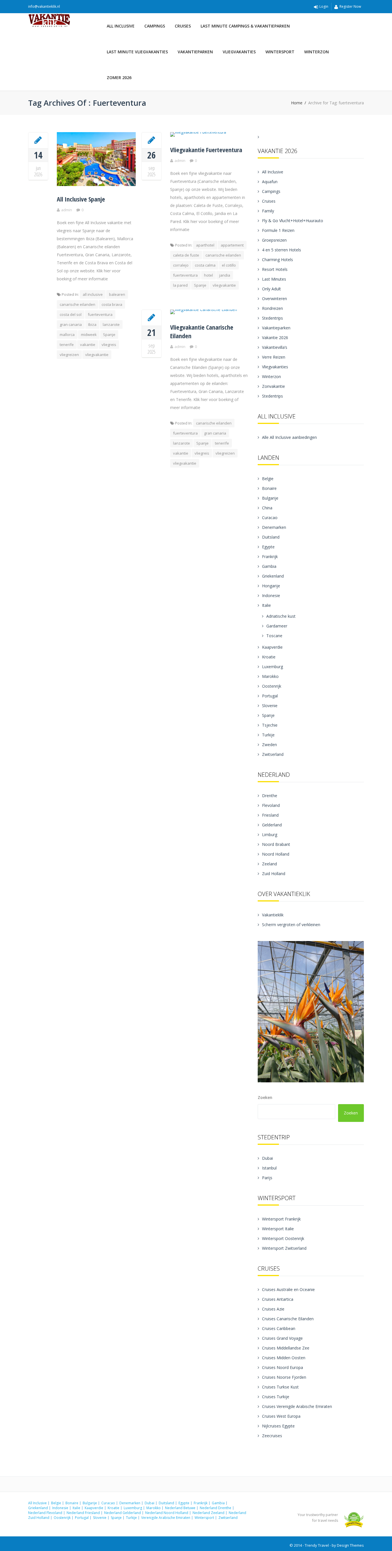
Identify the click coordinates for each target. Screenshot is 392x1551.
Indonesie (271, 595)
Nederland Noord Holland (166, 1512)
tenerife (67, 344)
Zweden (269, 744)
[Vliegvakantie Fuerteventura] (151, 139)
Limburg (269, 834)
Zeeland (269, 864)
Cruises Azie (273, 1309)
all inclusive (93, 294)
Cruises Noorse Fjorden (284, 1377)
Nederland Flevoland (45, 1512)
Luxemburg (272, 666)
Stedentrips (272, 318)
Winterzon (316, 51)
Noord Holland (275, 854)
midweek (89, 334)
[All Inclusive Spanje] (38, 139)
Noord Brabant (276, 844)
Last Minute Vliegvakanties (137, 51)
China (267, 508)
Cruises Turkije (275, 1396)
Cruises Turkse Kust (280, 1387)
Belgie (267, 478)
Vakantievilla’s (274, 347)
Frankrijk (270, 556)
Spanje (109, 334)
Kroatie (268, 657)
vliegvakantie (96, 354)
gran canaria (71, 324)
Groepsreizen (274, 240)
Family (268, 211)
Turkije (268, 735)
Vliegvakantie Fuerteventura (206, 149)
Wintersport (279, 51)
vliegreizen (69, 354)
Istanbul (269, 1168)
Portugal (270, 696)
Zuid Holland (273, 873)
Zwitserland (273, 754)
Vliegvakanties (239, 51)
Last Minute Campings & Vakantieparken (245, 26)
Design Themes (350, 1545)
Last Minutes (274, 279)
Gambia (269, 566)
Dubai (267, 1158)
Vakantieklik (273, 915)
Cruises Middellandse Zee (285, 1348)
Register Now (350, 6)
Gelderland (272, 825)
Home (296, 102)
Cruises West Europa (281, 1416)
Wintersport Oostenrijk (283, 1238)
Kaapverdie (272, 647)
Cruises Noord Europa (282, 1367)
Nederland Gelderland (122, 1512)
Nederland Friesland (83, 1512)
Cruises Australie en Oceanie (288, 1289)
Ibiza (92, 324)
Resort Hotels (275, 269)
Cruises (183, 26)
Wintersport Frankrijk (281, 1219)
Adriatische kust (281, 616)
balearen (117, 294)
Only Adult (271, 289)
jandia (224, 275)
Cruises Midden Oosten (283, 1357)
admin (66, 209)
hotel (208, 275)
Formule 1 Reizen (278, 230)
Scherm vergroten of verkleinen (291, 924)
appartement (232, 245)
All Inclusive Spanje (81, 199)
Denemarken (274, 527)
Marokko (270, 676)
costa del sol (70, 314)
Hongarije (271, 585)
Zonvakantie (273, 386)
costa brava (112, 304)
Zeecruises (272, 1435)
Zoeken (265, 1097)
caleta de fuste (186, 255)
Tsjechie (269, 725)
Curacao (269, 517)
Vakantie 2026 (275, 337)
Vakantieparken (195, 51)
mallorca (67, 334)
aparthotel (205, 245)
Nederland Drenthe (215, 1507)
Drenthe (269, 795)
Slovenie (269, 705)
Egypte (268, 546)
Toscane (274, 635)
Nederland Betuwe (180, 1507)
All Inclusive (121, 26)
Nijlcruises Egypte (278, 1426)
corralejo (181, 265)
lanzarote (111, 324)
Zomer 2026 (119, 77)
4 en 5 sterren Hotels (281, 250)
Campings (154, 26)
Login (323, 6)
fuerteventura (100, 314)
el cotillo (229, 265)
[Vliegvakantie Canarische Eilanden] (151, 317)
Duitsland (271, 537)
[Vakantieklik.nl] (65, 20)
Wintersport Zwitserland (284, 1248)
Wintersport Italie (278, 1228)
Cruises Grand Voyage (282, 1338)
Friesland (270, 815)
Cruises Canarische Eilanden (288, 1318)
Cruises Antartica (277, 1299)
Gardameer (276, 626)
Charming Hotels (277, 259)
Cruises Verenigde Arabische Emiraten (297, 1406)
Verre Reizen (273, 357)
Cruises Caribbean (278, 1328)
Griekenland (273, 576)
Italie (266, 605)
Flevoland (271, 805)
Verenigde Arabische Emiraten (165, 1517)
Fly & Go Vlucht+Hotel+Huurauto (292, 220)
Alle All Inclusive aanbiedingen (289, 437)
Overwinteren (274, 298)
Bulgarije (270, 498)
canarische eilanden (77, 304)
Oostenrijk (271, 686)
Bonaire (269, 488)
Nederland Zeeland (208, 1512)
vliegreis (109, 344)
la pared (180, 285)
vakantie (87, 344)
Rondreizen (272, 308)
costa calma (205, 265)
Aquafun (269, 181)
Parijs (267, 1177)
